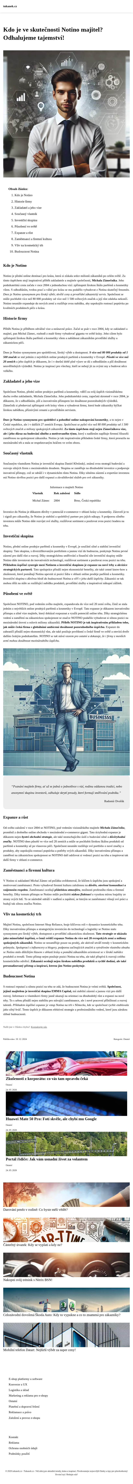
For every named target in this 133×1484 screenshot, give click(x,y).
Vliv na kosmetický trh (29, 245)
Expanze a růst (24, 232)
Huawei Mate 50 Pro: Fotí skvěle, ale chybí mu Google (51, 1119)
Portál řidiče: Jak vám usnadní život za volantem (47, 1159)
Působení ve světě (26, 226)
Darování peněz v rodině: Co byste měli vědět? (35, 1209)
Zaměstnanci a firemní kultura (33, 239)
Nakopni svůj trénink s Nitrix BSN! (27, 1280)
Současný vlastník (26, 214)
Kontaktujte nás (39, 1027)
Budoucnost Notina (27, 251)
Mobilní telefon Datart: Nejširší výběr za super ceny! (39, 1350)
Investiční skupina (26, 220)
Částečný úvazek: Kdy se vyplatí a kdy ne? (32, 1245)
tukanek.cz (10, 6)
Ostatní (126, 1039)
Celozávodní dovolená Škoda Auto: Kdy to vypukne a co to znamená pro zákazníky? (61, 1315)
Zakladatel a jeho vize (28, 207)
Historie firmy (23, 201)
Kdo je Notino (24, 195)
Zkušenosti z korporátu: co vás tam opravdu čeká (47, 1079)
